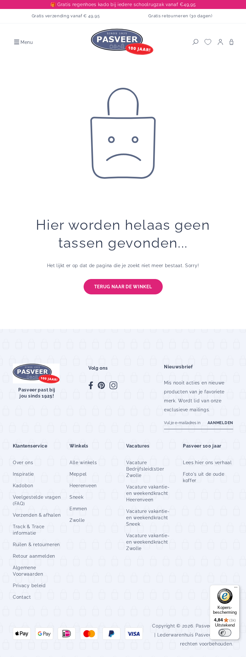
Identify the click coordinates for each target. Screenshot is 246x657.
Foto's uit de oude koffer (204, 477)
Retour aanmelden (34, 556)
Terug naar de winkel (123, 286)
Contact (22, 597)
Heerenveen (83, 485)
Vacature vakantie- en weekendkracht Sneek (148, 518)
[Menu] (236, 589)
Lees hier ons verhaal (207, 462)
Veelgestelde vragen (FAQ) (37, 500)
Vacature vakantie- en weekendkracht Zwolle (148, 542)
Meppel (78, 474)
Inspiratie (23, 474)
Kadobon (23, 485)
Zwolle (77, 520)
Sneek (77, 497)
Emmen (78, 508)
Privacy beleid (29, 585)
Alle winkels (83, 462)
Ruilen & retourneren (36, 544)
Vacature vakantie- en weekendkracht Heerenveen (148, 493)
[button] (23, 42)
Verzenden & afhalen (37, 515)
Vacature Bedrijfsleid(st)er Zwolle (145, 469)
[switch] (224, 632)
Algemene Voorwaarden (28, 571)
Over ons (23, 462)
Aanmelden (220, 423)
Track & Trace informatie (29, 530)
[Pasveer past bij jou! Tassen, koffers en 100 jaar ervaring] (123, 42)
